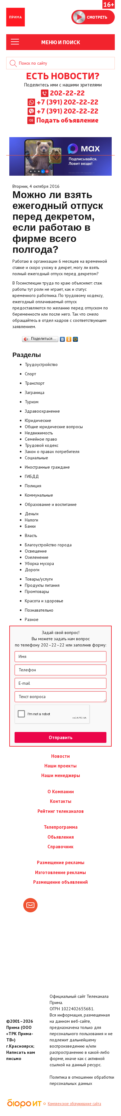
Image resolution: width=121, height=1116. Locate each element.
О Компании (60, 791)
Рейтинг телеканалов (61, 811)
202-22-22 (67, 92)
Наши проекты (60, 766)
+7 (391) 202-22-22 (67, 101)
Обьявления (60, 837)
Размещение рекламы (60, 862)
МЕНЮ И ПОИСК (60, 42)
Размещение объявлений (60, 882)
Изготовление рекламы (60, 872)
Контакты (60, 801)
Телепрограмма (61, 827)
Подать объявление (67, 119)
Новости (60, 756)
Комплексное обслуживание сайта (74, 1103)
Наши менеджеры (60, 775)
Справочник (60, 847)
